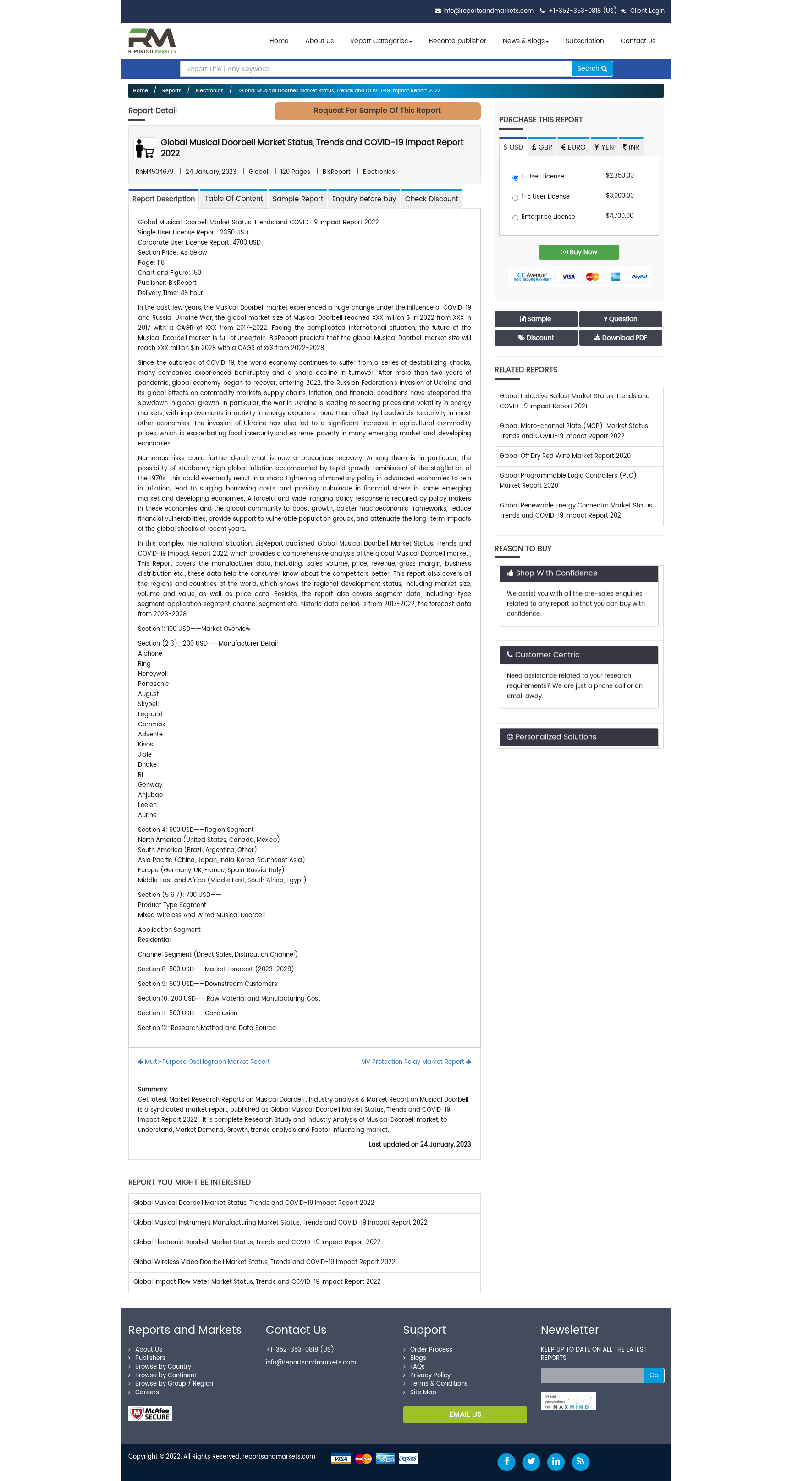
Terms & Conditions (439, 1384)
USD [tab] (515, 147)
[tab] (234, 198)
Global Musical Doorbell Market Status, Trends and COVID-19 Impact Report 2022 (339, 91)
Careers (147, 1392)
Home (279, 41)
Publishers (150, 1358)
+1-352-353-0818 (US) (583, 11)
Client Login (646, 11)
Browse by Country (163, 1367)
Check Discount (431, 199)
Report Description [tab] (163, 199)
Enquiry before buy (364, 199)
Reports (172, 91)
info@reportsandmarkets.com (488, 11)
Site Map (423, 1392)
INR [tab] (633, 147)
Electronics (210, 91)
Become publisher (457, 41)
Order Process (431, 1350)
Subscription (585, 41)
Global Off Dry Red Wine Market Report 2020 (565, 456)
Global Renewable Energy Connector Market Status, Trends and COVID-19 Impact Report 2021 (576, 511)
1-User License (543, 177)
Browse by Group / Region (174, 1384)
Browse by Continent (166, 1376)
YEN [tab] (606, 147)
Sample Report (298, 199)
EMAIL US (465, 1414)
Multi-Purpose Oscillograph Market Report (206, 1062)
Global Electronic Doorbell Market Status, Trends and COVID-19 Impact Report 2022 (257, 1242)
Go (654, 1375)
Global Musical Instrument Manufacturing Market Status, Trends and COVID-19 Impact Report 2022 (280, 1223)
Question (622, 319)
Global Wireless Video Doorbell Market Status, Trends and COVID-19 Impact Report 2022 (264, 1262)
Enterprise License (548, 217)
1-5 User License (546, 197)
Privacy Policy (430, 1376)
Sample (538, 319)
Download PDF (623, 338)
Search (589, 68)
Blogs (418, 1358)
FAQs (417, 1367)
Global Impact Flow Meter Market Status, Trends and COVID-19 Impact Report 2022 (257, 1282)
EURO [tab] (576, 147)
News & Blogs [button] (523, 41)
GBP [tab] (544, 147)
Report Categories (379, 41)
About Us (319, 41)
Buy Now (582, 252)
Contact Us (638, 41)
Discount (539, 338)
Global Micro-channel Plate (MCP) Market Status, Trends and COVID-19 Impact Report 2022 (574, 431)
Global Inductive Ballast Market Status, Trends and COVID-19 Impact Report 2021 (575, 402)
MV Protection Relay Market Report (413, 1062)
